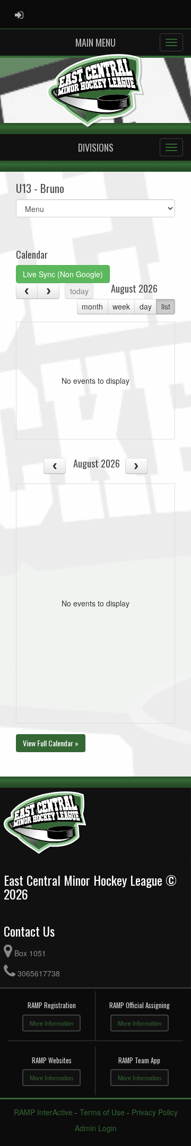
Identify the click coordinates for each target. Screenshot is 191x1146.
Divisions (96, 147)
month (92, 306)
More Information (51, 1023)
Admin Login (96, 1128)
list (165, 306)
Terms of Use (102, 1112)
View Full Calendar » (51, 742)
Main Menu (95, 42)
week (121, 306)
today (79, 291)
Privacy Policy (155, 1112)
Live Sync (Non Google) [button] (63, 274)
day (146, 306)
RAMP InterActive (43, 1112)
